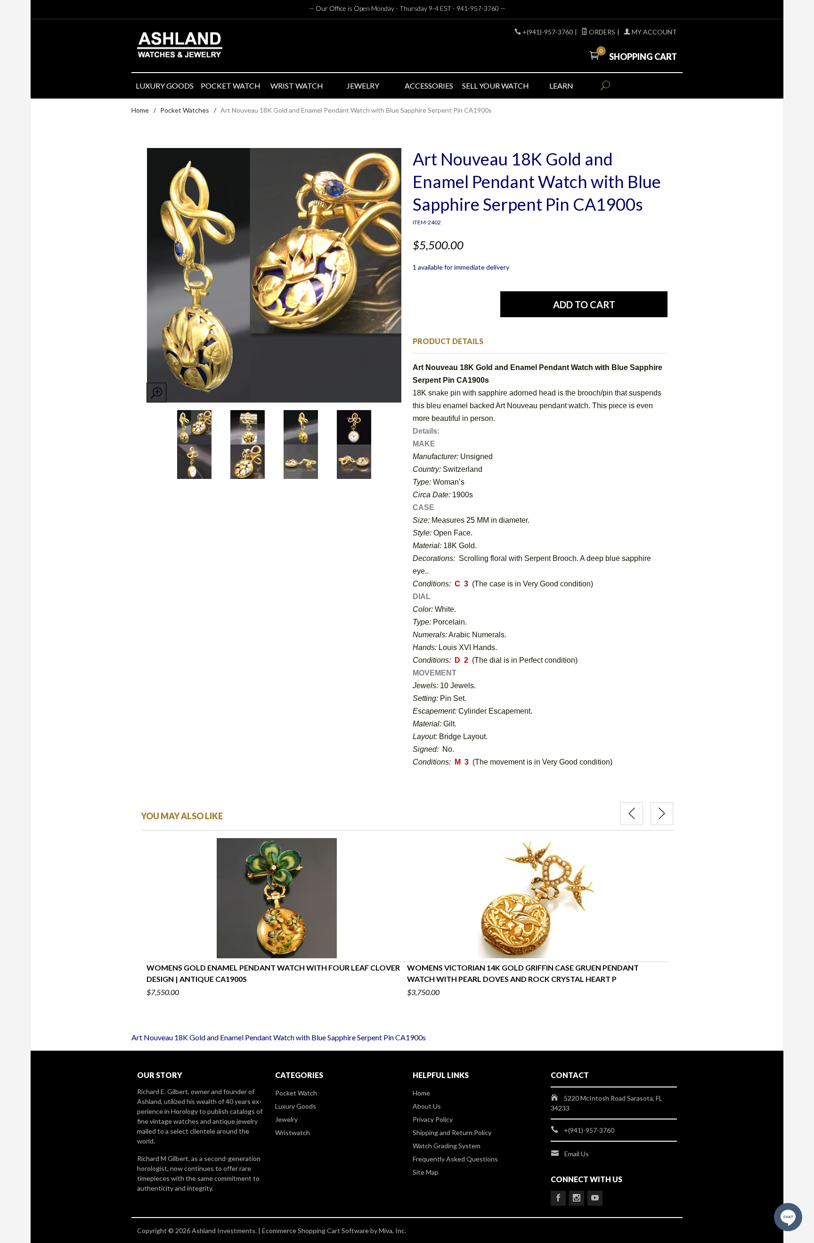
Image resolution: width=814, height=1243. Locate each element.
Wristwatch (292, 1132)
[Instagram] (576, 1198)
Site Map (426, 1172)
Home (140, 110)
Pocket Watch (296, 1093)
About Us (427, 1106)
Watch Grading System (446, 1146)
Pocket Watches (184, 110)
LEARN (561, 85)
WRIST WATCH (296, 85)
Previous (631, 813)
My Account (653, 32)
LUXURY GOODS (165, 85)
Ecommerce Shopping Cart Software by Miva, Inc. (334, 1231)
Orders (601, 32)
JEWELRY (363, 85)
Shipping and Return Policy (452, 1132)
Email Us (576, 1154)
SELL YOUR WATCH (495, 85)
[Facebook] (558, 1198)
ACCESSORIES (429, 85)
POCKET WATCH (230, 85)
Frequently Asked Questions (455, 1159)
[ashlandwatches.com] (223, 46)
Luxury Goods (295, 1106)
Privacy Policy (433, 1119)
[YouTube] (594, 1198)
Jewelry (286, 1119)
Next (662, 813)
